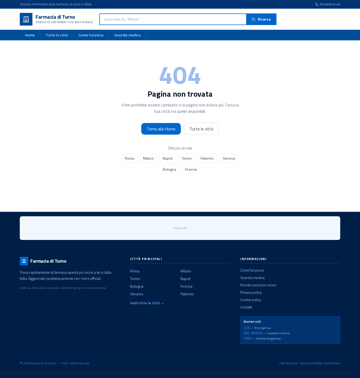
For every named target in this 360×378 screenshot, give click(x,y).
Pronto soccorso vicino (258, 285)
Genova (229, 158)
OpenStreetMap (311, 363)
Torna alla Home (161, 129)
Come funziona (91, 35)
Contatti (246, 307)
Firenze (191, 169)
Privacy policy (251, 292)
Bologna (169, 169)
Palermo (207, 158)
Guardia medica (127, 35)
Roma (129, 158)
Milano (148, 158)
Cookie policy (250, 299)
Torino (187, 158)
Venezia (136, 294)
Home (30, 35)
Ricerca (264, 19)
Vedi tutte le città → (147, 303)
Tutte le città (57, 35)
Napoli (168, 158)
